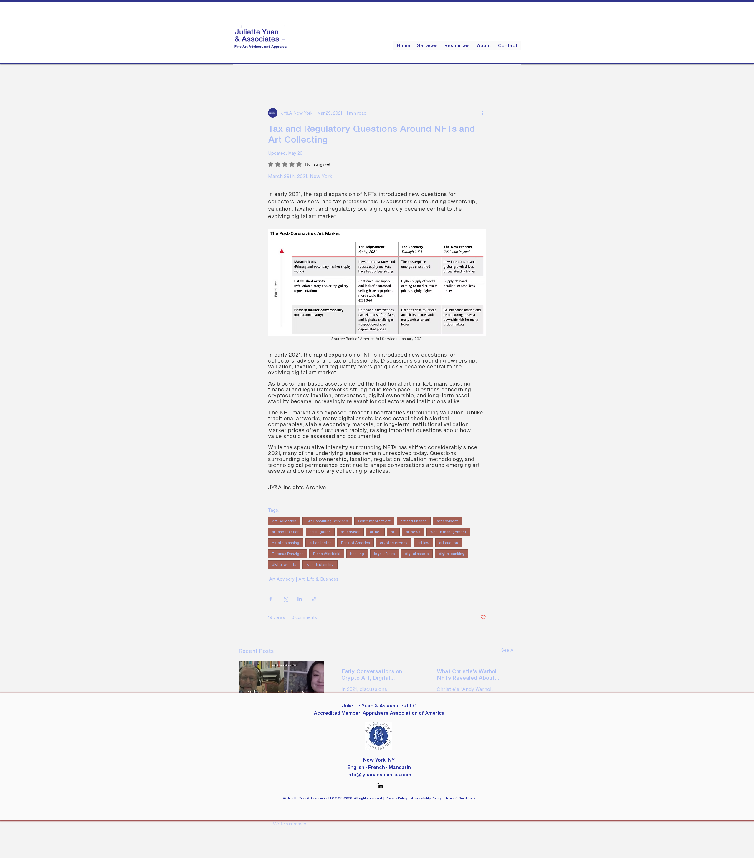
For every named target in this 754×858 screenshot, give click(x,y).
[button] (457, 45)
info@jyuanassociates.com (379, 774)
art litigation (320, 532)
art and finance (414, 521)
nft (393, 532)
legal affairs (384, 553)
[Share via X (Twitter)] (285, 599)
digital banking (451, 553)
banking (357, 553)
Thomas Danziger (287, 553)
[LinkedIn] (380, 785)
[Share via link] (314, 599)
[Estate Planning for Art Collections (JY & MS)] (281, 685)
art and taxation (286, 532)
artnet (375, 532)
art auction (448, 543)
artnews (413, 532)
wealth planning (320, 564)
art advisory (447, 521)
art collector (320, 543)
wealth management (448, 532)
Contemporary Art (374, 521)
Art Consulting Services (327, 521)
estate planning (285, 543)
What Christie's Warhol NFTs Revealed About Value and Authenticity (467, 674)
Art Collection (284, 521)
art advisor (350, 532)
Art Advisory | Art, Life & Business (303, 579)
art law (423, 543)
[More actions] (482, 112)
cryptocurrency (393, 543)
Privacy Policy (396, 798)
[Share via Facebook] (271, 599)
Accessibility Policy (426, 798)
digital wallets (284, 564)
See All (508, 650)
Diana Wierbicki (326, 553)
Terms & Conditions (460, 798)
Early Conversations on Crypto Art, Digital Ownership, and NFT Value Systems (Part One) (376, 674)
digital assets (417, 553)
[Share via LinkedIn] (299, 599)
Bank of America (355, 543)
